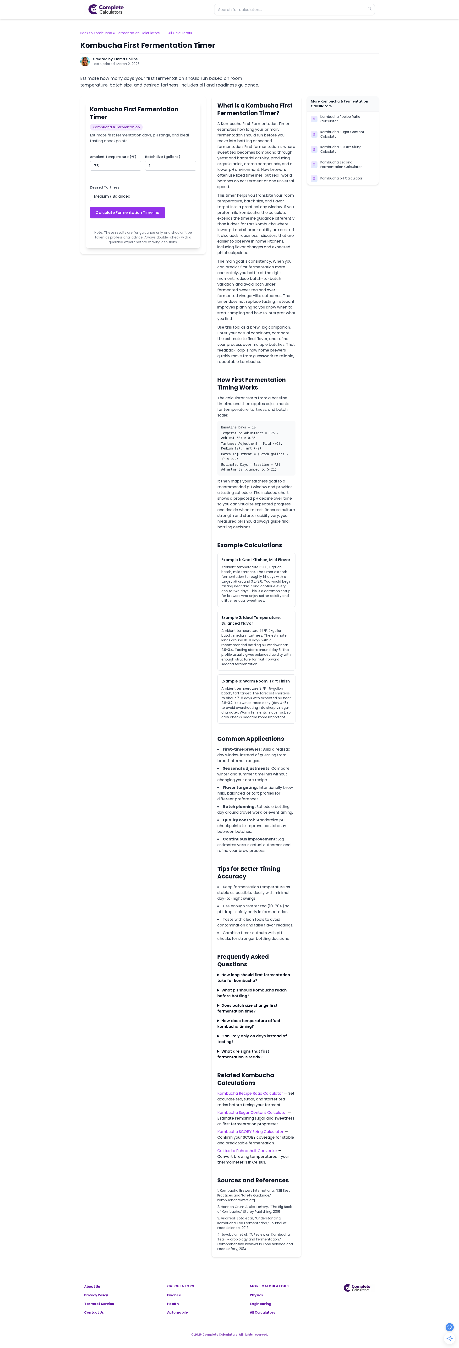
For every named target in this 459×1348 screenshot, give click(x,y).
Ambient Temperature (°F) (113, 156)
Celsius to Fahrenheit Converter (247, 1150)
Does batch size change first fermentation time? (247, 1008)
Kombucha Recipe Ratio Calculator (250, 1093)
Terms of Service (99, 1303)
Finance (174, 1295)
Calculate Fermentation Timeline (127, 212)
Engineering (260, 1303)
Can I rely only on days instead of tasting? (252, 1039)
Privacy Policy (96, 1295)
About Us (92, 1286)
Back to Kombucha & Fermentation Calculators (120, 33)
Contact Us (94, 1312)
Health (173, 1303)
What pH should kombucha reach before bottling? (252, 993)
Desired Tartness (105, 187)
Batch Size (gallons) (162, 156)
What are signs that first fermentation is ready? (243, 1054)
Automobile (177, 1312)
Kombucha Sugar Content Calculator (252, 1112)
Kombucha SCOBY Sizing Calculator (250, 1131)
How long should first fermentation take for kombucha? (253, 977)
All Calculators (180, 33)
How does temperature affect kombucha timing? (248, 1023)
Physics (256, 1295)
